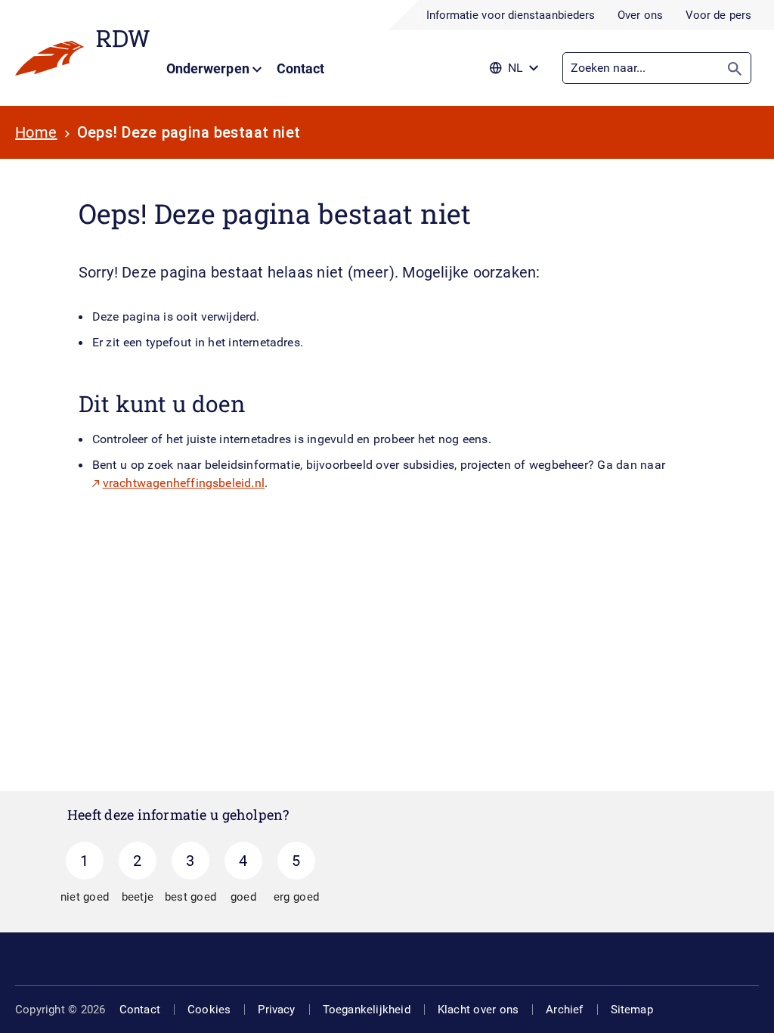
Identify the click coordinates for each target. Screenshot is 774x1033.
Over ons (640, 15)
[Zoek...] (734, 68)
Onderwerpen (209, 68)
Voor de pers (718, 15)
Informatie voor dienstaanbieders (510, 15)
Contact (301, 68)
